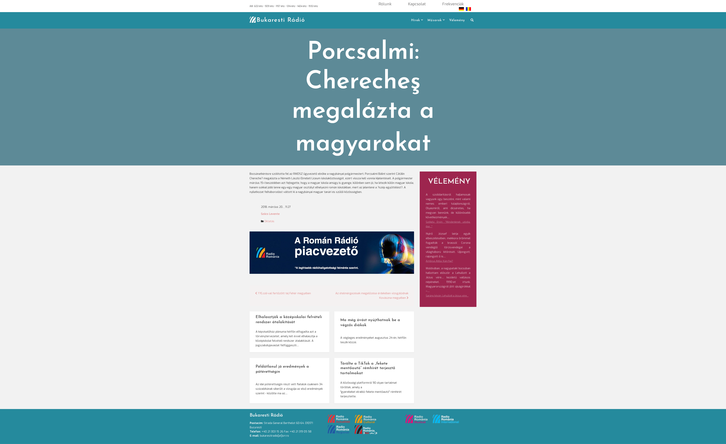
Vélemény (457, 20)
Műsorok (434, 20)
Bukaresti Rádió (281, 20)
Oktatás (269, 221)
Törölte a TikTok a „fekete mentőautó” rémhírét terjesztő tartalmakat (367, 368)
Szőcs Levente (270, 214)
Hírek (415, 20)
